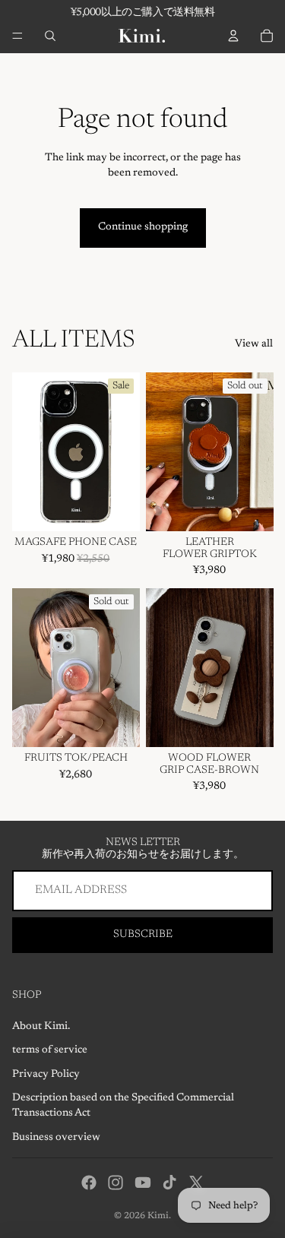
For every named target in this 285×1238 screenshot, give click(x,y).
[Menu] (17, 35)
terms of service (49, 1050)
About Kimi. (41, 1026)
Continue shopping (143, 227)
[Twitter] (196, 1182)
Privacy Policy (46, 1074)
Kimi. (159, 1216)
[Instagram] (115, 1182)
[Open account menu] (233, 35)
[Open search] (50, 35)
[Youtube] (143, 1182)
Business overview (56, 1137)
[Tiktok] (169, 1182)
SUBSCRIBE (143, 934)
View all (254, 344)
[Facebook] (89, 1182)
